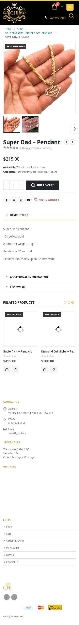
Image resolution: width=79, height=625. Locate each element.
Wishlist (10, 554)
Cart (8, 533)
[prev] (66, 142)
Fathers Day (23, 171)
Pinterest (21, 200)
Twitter (14, 200)
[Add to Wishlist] (15, 369)
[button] (72, 16)
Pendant (52, 171)
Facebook (6, 200)
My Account (12, 547)
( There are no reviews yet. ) (36, 148)
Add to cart (45, 185)
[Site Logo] (14, 12)
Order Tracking (15, 540)
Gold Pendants (39, 171)
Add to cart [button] (7, 369)
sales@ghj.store (17, 433)
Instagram (14, 597)
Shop (9, 526)
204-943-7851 (58, 17)
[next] (72, 142)
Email (28, 200)
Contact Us (12, 562)
